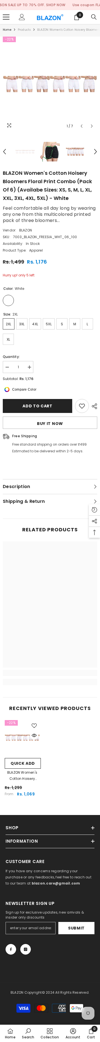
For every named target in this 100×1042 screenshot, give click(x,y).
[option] (50, 84)
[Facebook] (11, 949)
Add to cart (37, 406)
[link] (50, 673)
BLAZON (25, 230)
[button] (81, 126)
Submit (76, 928)
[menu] (6, 17)
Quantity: (11, 356)
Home (7, 30)
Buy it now (50, 423)
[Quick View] (34, 735)
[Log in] (22, 17)
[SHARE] (93, 406)
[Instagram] (25, 949)
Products (24, 30)
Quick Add (23, 763)
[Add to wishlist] (82, 406)
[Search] (94, 17)
